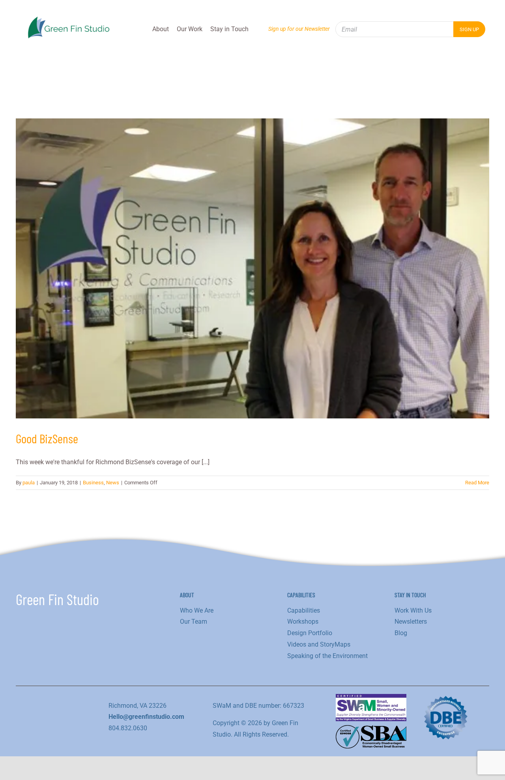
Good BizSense (47, 438)
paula (28, 483)
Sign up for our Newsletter (299, 29)
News (112, 483)
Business (93, 483)
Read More (477, 483)
